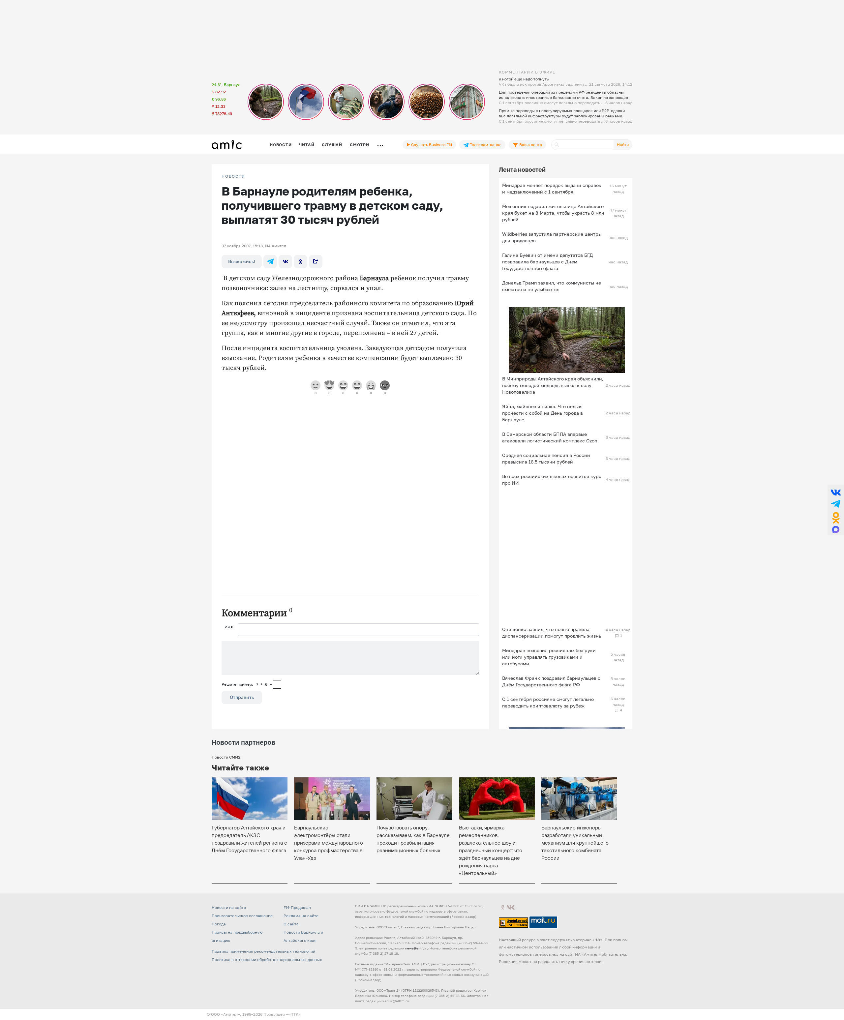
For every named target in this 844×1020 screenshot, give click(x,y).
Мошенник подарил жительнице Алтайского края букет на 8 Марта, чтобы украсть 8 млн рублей (553, 212)
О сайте (291, 923)
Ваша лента (530, 144)
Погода (219, 923)
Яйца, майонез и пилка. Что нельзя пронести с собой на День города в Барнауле (542, 413)
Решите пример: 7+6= (247, 684)
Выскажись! (241, 261)
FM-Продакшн (297, 907)
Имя (229, 626)
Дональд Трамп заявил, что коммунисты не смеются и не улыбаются (551, 286)
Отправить (242, 697)
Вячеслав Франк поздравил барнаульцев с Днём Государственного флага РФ (551, 681)
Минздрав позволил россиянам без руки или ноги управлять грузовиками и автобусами (549, 656)
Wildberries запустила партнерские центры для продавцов (552, 237)
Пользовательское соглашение (242, 915)
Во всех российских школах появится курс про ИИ (551, 479)
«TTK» (295, 1014)
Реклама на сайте (301, 915)
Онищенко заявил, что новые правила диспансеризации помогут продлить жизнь (551, 632)
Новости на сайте (229, 907)
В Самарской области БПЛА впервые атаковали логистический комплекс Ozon (549, 437)
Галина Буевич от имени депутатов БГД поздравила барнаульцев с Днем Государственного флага (547, 261)
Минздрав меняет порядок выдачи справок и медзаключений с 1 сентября (551, 188)
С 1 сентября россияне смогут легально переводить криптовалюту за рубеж (548, 702)
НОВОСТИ (233, 176)
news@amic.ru (417, 948)
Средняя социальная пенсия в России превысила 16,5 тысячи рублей (546, 458)
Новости (280, 144)
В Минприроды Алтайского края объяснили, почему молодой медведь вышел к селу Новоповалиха (552, 385)
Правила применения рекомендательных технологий (263, 951)
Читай (306, 144)
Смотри (359, 144)
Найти (623, 144)
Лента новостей (522, 169)
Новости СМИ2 (226, 757)
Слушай (332, 144)
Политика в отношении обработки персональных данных (267, 959)
